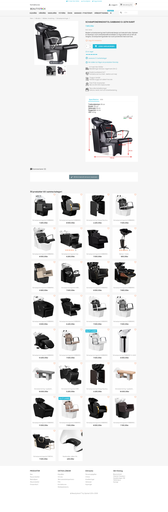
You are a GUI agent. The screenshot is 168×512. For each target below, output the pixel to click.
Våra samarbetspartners (66, 479)
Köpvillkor (61, 474)
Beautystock (76, 493)
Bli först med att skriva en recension (85, 177)
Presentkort (34, 484)
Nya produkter (35, 477)
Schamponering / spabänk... (43, 389)
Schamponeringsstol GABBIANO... (43, 220)
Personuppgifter (91, 474)
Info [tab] (101, 99)
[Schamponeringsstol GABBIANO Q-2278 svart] (51, 71)
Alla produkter (34, 482)
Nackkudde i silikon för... (70, 456)
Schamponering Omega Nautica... (97, 220)
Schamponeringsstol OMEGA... (43, 456)
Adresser (88, 482)
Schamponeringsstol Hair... (70, 254)
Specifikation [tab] (94, 99)
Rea (31, 474)
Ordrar (87, 477)
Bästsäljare (34, 479)
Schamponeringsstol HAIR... (70, 288)
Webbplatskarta (63, 487)
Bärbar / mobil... (124, 254)
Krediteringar (89, 479)
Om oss (60, 477)
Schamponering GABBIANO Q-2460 (124, 355)
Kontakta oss (35, 5)
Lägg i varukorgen (104, 46)
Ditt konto (89, 471)
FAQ (59, 482)
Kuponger (88, 484)
